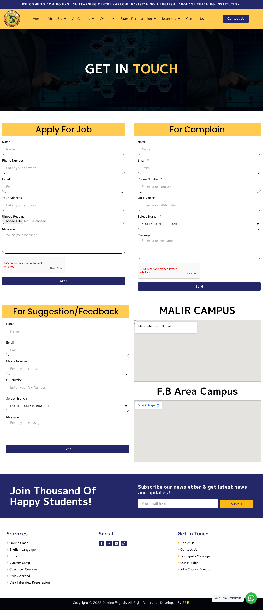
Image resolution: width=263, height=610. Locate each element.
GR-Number (147, 197)
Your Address (12, 197)
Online (105, 18)
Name (6, 141)
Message (8, 229)
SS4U (186, 602)
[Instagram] (109, 543)
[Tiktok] (124, 543)
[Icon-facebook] (101, 543)
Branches (169, 18)
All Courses (81, 18)
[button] (57, 18)
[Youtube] (116, 543)
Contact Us (195, 18)
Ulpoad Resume (13, 216)
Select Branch (148, 216)
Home (37, 18)
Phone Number (12, 160)
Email (6, 179)
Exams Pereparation (136, 18)
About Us (55, 18)
